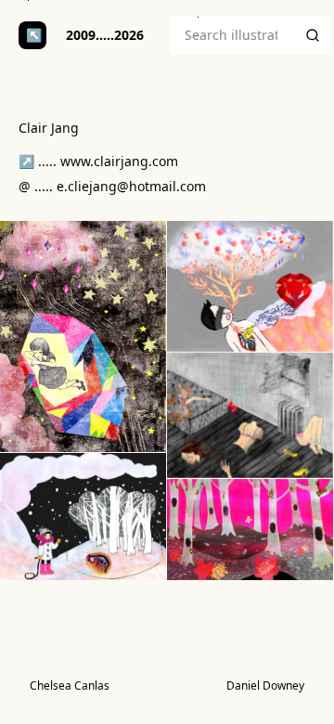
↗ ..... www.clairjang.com (98, 161)
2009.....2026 (105, 35)
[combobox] (233, 35)
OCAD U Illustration (32, 35)
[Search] (312, 35)
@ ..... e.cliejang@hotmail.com (112, 186)
